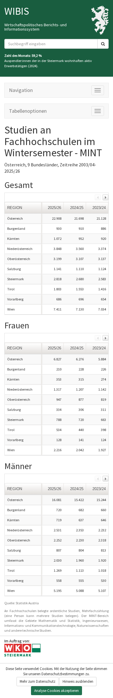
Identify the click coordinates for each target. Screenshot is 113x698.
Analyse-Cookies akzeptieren (56, 690)
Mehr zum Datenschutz (37, 681)
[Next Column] (105, 197)
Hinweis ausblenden (78, 681)
